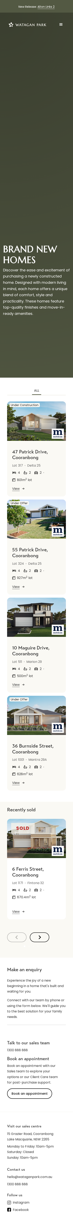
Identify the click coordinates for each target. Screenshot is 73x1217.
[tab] (36, 391)
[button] (61, 24)
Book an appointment (30, 1093)
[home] (27, 24)
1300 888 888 (17, 1050)
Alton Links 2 (46, 7)
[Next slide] (39, 937)
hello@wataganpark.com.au (29, 1177)
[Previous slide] (17, 937)
